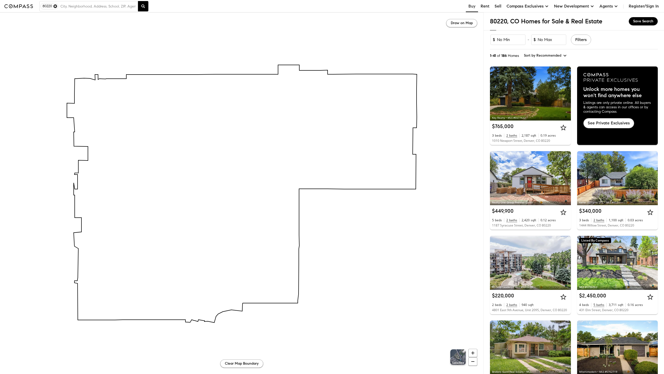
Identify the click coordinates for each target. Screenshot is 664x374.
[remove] (55, 6)
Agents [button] (606, 6)
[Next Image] (565, 93)
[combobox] (98, 6)
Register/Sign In (644, 6)
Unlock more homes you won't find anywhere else (612, 92)
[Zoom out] (472, 361)
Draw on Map (462, 23)
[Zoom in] (472, 353)
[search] (143, 6)
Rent (485, 6)
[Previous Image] (496, 93)
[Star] (563, 127)
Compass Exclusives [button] (525, 6)
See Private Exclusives (609, 123)
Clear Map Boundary (242, 363)
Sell (498, 6)
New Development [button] (571, 6)
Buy (471, 6)
